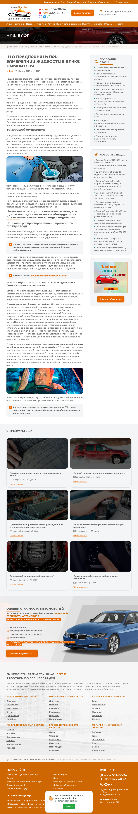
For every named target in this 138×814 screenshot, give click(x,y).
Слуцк (9, 712)
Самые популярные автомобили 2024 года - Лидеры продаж (110, 76)
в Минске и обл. (14, 800)
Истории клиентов (36, 24)
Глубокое (97, 715)
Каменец (54, 708)
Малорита (54, 712)
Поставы (96, 712)
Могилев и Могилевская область (107, 726)
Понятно (69, 806)
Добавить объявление (98, 2)
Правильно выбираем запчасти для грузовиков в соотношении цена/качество (36, 525)
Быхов (95, 746)
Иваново (53, 704)
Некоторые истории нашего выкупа (24, 781)
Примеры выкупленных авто (67, 781)
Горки (95, 736)
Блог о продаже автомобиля (43, 47)
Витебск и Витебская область (110, 696)
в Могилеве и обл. (15, 804)
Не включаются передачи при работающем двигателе (98, 525)
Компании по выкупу (16, 788)
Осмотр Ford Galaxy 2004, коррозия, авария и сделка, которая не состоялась (108, 241)
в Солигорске (35, 807)
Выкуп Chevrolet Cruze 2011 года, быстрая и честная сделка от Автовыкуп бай (110, 174)
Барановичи (56, 719)
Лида (52, 732)
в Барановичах (34, 804)
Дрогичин (54, 701)
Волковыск (55, 739)
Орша (95, 701)
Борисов (11, 701)
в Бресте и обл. (31, 800)
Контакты (119, 24)
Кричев (96, 743)
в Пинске (11, 807)
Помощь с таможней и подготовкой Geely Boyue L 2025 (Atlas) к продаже (110, 205)
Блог (63, 2)
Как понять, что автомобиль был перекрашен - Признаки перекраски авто (109, 92)
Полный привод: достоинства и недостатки (99, 473)
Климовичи (98, 750)
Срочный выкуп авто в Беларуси (22, 774)
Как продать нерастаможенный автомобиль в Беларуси (110, 123)
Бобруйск (97, 732)
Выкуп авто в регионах (68, 24)
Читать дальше (16, 484)
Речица (10, 740)
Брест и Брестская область (66, 696)
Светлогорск (13, 737)
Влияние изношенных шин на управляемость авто (35, 474)
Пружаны (54, 715)
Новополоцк (99, 704)
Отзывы (108, 24)
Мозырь (10, 729)
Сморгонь (54, 743)
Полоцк (96, 708)
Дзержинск (12, 715)
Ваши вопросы (51, 2)
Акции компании (15, 24)
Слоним (53, 736)
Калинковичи (13, 744)
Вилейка (11, 719)
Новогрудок (55, 746)
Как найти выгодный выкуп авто (49, 275)
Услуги (51, 24)
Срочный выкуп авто (18, 47)
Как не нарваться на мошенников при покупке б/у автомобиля (109, 101)
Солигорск (12, 704)
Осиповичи (98, 739)
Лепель (96, 719)
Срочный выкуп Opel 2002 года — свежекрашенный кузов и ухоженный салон (110, 214)
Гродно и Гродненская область (63, 726)
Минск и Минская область (22, 696)
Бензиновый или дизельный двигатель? (32, 576)
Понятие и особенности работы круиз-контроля (96, 577)
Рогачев (10, 748)
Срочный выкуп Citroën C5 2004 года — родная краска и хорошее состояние (109, 195)
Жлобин (10, 733)
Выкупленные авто (92, 24)
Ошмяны (54, 750)
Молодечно (12, 708)
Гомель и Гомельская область (25, 725)
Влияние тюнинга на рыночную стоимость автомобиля (105, 139)
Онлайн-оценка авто (22, 653)
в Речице (22, 807)
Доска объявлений (76, 2)
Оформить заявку (83, 13)
